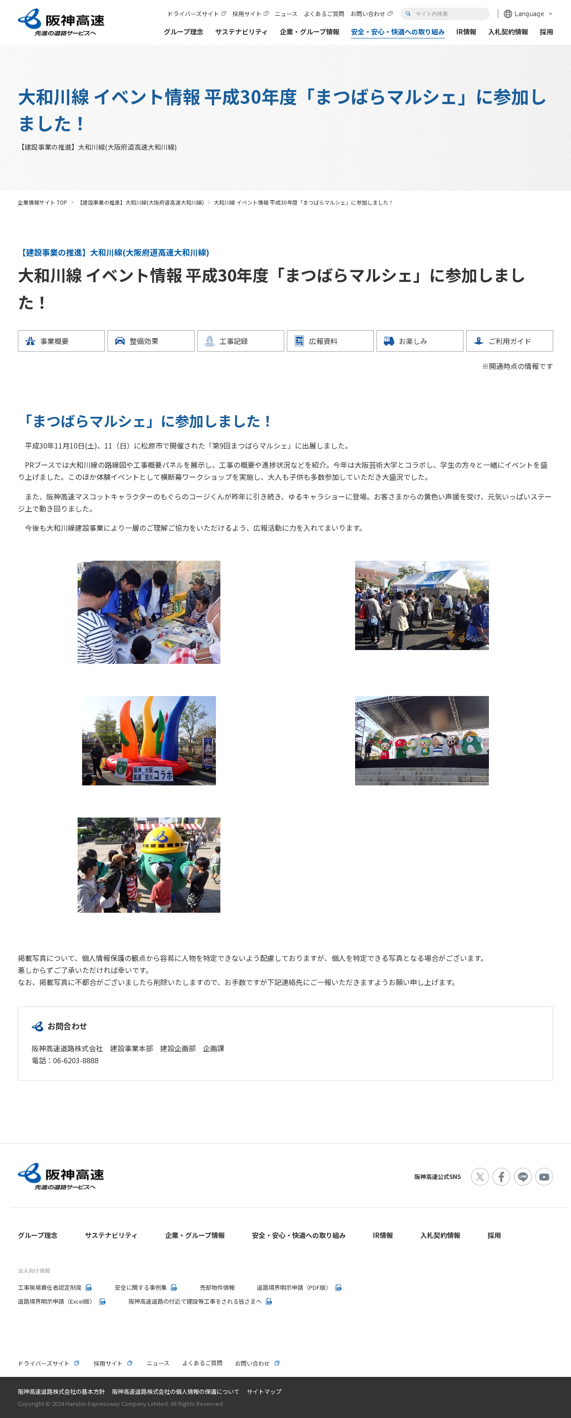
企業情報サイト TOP (42, 202)
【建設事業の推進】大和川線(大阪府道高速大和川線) (140, 202)
